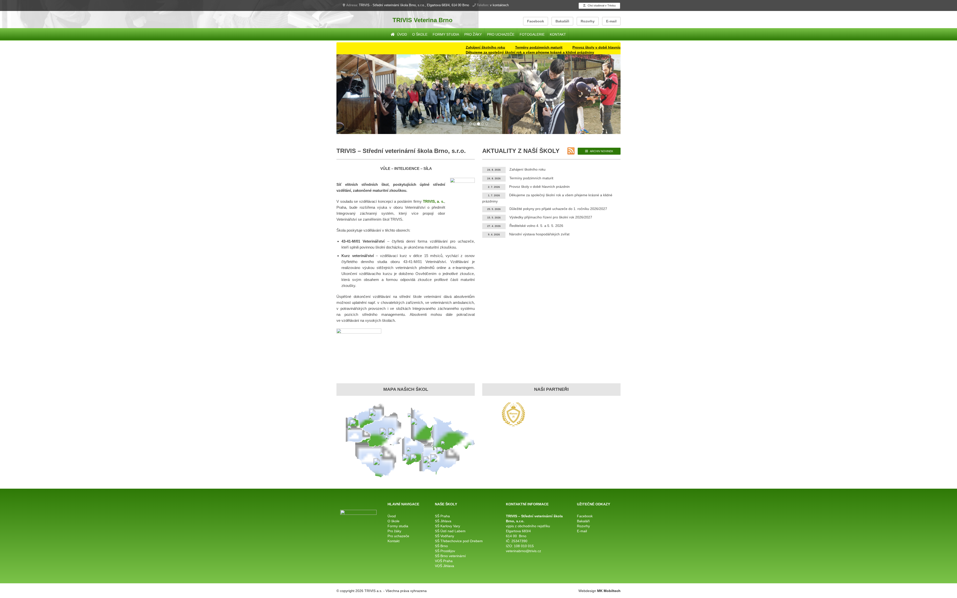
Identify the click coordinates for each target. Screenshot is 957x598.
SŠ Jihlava (443, 521)
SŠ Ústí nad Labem (450, 531)
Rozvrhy (588, 21)
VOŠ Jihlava (444, 566)
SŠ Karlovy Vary (447, 526)
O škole (419, 34)
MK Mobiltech (609, 591)
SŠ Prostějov (445, 551)
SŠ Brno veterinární (450, 556)
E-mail (611, 21)
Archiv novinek (601, 151)
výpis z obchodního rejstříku (528, 526)
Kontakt (558, 34)
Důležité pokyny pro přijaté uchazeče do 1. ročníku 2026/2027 (558, 209)
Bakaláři (562, 21)
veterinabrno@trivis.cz (523, 551)
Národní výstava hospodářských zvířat (539, 234)
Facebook (535, 21)
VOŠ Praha (444, 561)
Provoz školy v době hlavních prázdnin (579, 47)
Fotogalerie (532, 34)
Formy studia (446, 34)
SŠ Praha (442, 516)
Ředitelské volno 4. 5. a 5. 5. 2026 (536, 226)
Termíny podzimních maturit (512, 47)
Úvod (401, 34)
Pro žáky (473, 34)
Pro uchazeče (500, 34)
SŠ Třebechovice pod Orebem (459, 541)
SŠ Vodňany (444, 536)
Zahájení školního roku (459, 47)
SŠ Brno (441, 546)
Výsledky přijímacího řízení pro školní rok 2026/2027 (550, 217)
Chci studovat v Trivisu (601, 5)
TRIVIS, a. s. (433, 201)
